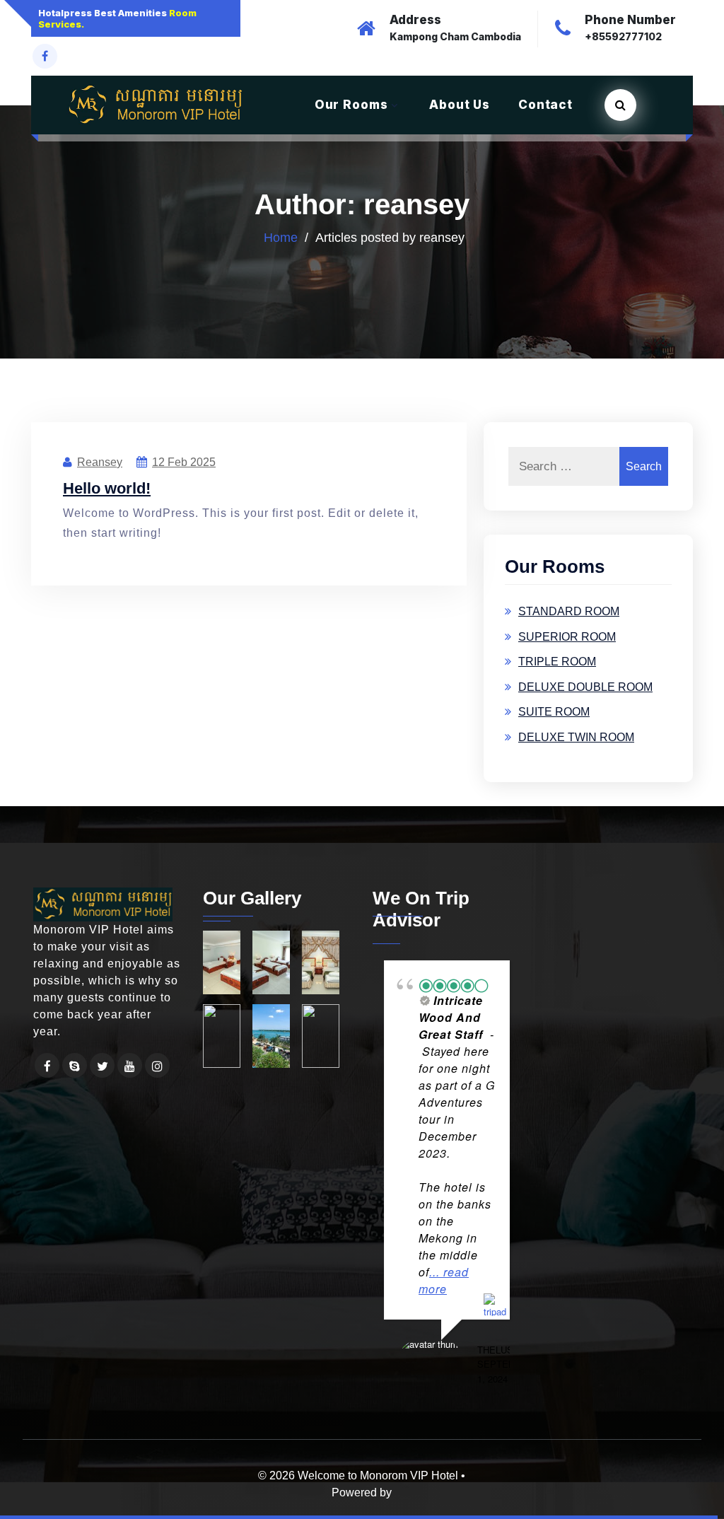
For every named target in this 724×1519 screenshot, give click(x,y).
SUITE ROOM (554, 700)
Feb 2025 (184, 451)
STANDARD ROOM (568, 600)
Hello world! (107, 477)
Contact (545, 93)
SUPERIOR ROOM (567, 625)
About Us (459, 93)
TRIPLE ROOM (557, 650)
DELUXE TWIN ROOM (576, 726)
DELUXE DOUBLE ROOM (585, 676)
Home (281, 226)
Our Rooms (351, 93)
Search (644, 455)
